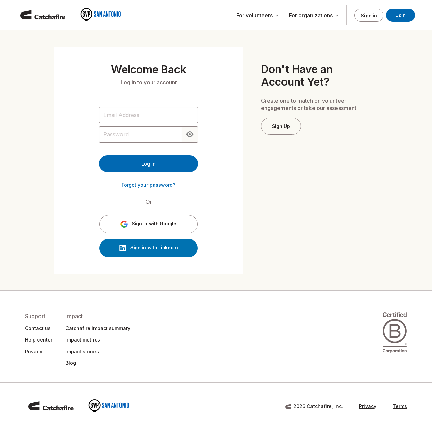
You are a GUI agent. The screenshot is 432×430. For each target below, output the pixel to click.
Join (401, 15)
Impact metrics (82, 340)
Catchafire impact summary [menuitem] (97, 328)
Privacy (33, 351)
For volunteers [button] (257, 15)
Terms (400, 406)
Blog (70, 363)
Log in (148, 164)
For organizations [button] (314, 15)
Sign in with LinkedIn (153, 248)
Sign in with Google (153, 224)
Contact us (38, 328)
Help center (38, 340)
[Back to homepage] (71, 15)
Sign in (369, 15)
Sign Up (281, 126)
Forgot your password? (149, 185)
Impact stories (82, 351)
